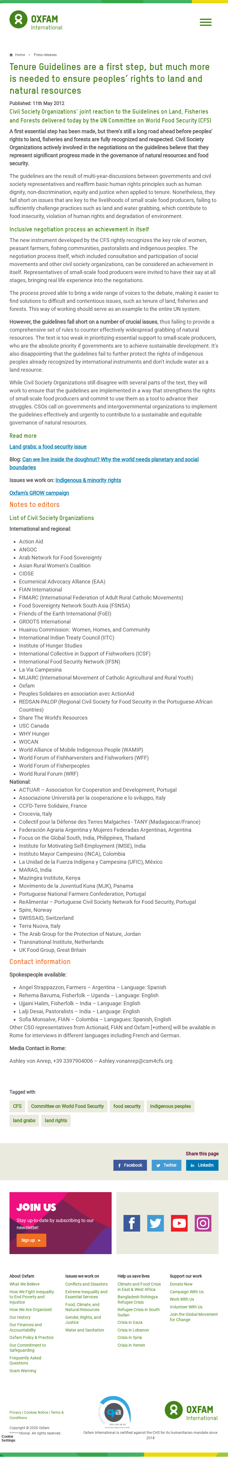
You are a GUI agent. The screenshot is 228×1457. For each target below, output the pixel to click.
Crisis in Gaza (130, 1322)
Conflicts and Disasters (86, 1284)
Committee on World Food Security (67, 1106)
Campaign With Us (187, 1291)
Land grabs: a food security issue (48, 446)
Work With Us (182, 1299)
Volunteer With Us (186, 1307)
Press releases (45, 55)
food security (127, 1106)
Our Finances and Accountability (26, 1327)
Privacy (15, 1412)
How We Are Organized (31, 1309)
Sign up (28, 1240)
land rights (56, 1120)
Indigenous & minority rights (88, 480)
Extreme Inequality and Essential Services (86, 1294)
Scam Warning (23, 1370)
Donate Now (181, 1284)
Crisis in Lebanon (133, 1330)
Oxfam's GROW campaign (39, 493)
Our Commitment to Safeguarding (28, 1348)
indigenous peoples (170, 1106)
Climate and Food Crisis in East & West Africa (139, 1287)
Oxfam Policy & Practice (31, 1337)
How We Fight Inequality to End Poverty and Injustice (32, 1297)
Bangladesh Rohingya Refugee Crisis (138, 1299)
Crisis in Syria (130, 1337)
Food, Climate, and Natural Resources (82, 1307)
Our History (20, 1317)
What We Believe (24, 1284)
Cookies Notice (36, 1412)
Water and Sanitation (84, 1330)
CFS (17, 1106)
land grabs (24, 1120)
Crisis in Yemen (131, 1345)
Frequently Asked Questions (25, 1361)
